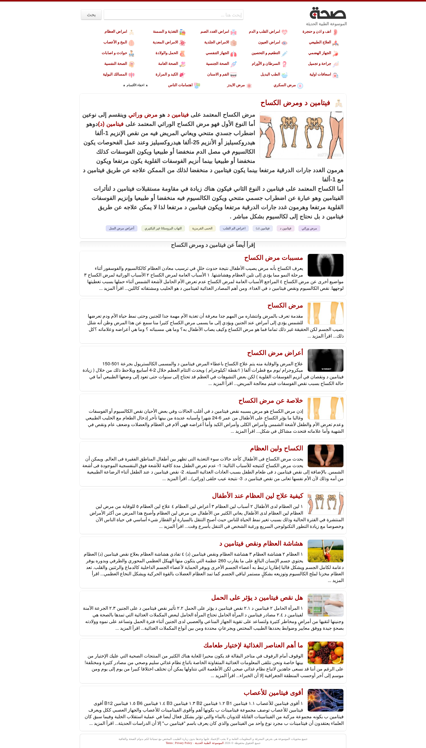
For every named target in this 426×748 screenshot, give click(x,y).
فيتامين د (178, 114)
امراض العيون (269, 42)
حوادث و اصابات (114, 53)
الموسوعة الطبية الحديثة (326, 23)
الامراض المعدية (165, 42)
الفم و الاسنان (218, 74)
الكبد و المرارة (167, 74)
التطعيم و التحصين (266, 53)
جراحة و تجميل (319, 63)
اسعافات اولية (320, 74)
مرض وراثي (143, 114)
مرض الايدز (236, 85)
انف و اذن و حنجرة (317, 31)
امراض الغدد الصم (215, 31)
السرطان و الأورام (266, 63)
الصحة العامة (168, 63)
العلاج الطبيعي (320, 42)
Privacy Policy (183, 743)
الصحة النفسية (115, 63)
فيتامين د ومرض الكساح (296, 102)
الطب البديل (270, 74)
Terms (169, 743)
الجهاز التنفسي (217, 53)
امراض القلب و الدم (264, 31)
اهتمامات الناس (180, 85)
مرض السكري (285, 85)
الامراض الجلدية (216, 42)
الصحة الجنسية (217, 63)
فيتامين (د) (111, 124)
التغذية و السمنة (165, 31)
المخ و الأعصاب (115, 42)
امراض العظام (116, 31)
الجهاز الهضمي (319, 53)
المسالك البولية (115, 74)
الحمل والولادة (167, 53)
